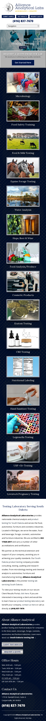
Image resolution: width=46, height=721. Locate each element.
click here (25, 593)
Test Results (22, 16)
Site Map (28, 718)
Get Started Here (23, 62)
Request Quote (36, 16)
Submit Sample (8, 16)
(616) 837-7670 (23, 21)
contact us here (29, 604)
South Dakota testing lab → (23, 637)
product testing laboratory (29, 601)
